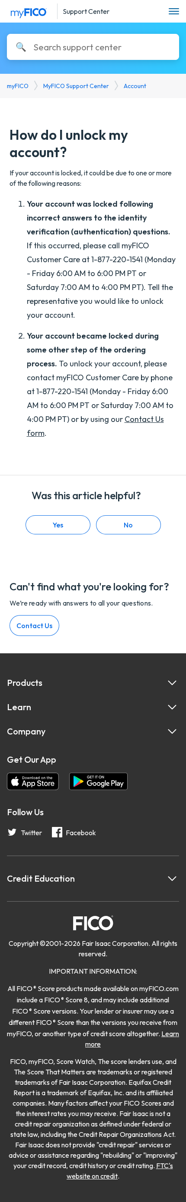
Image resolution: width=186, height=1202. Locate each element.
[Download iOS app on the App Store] (33, 783)
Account (135, 86)
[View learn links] (172, 707)
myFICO (18, 86)
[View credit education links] (172, 879)
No (128, 524)
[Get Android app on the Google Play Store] (98, 783)
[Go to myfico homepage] (28, 10)
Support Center (86, 11)
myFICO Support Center (76, 86)
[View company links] (172, 731)
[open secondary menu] (174, 12)
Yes (58, 524)
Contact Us (34, 625)
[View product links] (172, 683)
